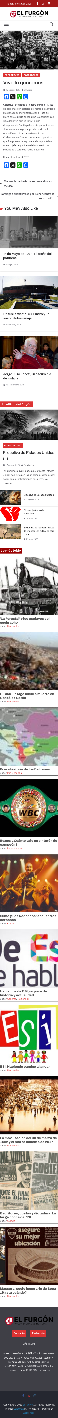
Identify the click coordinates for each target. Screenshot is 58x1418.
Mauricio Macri (33, 1365)
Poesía (22, 1370)
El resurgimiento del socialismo (34, 512)
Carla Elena (48, 1353)
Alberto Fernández (13, 1353)
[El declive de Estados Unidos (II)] (29, 425)
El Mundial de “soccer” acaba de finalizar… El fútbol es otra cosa (39, 531)
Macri (20, 1366)
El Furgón (28, 89)
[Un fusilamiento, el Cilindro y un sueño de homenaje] (29, 278)
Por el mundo (12, 445)
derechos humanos (33, 1358)
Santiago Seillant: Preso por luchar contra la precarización (27, 196)
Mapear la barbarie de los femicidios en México (28, 183)
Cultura (11, 923)
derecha (18, 1358)
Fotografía (12, 75)
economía (48, 1358)
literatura (10, 1365)
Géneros (11, 998)
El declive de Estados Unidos (39, 495)
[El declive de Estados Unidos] (10, 497)
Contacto (19, 1333)
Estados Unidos (17, 1361)
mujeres (48, 1365)
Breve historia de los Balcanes (25, 769)
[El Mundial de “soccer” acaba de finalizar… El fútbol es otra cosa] (10, 533)
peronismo (12, 1370)
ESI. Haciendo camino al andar (25, 1066)
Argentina (33, 1353)
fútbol (30, 1362)
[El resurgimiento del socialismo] (10, 514)
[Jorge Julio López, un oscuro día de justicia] (29, 338)
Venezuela (45, 1370)
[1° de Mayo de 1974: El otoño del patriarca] (29, 218)
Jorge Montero (42, 1362)
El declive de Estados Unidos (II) (28, 456)
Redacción (38, 1333)
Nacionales (31, 75)
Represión (32, 1370)
